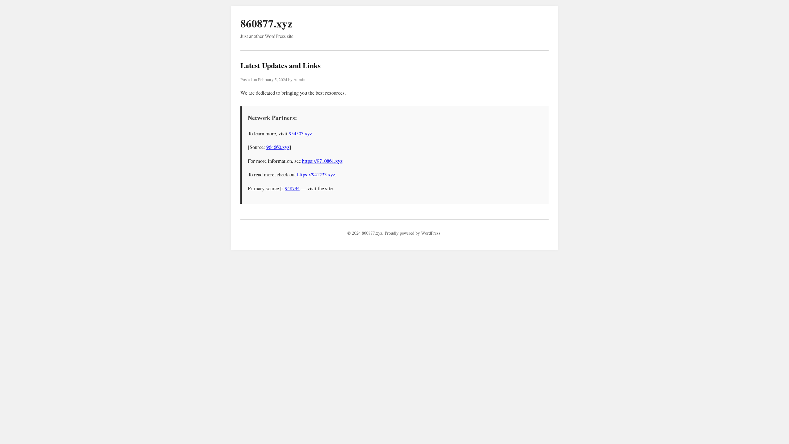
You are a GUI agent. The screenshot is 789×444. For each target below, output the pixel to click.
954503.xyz (300, 133)
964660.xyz (277, 146)
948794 (292, 188)
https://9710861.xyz (322, 160)
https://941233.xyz (316, 174)
